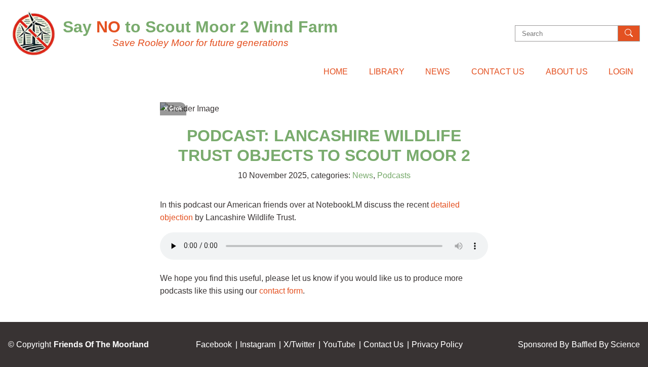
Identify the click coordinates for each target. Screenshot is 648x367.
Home (335, 71)
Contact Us (497, 71)
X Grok (173, 108)
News (437, 71)
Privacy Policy (437, 344)
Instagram (257, 344)
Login (621, 71)
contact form (281, 291)
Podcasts (394, 175)
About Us (567, 71)
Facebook (214, 344)
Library (386, 71)
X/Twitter (299, 344)
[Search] (629, 33)
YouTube (339, 344)
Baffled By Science (606, 344)
